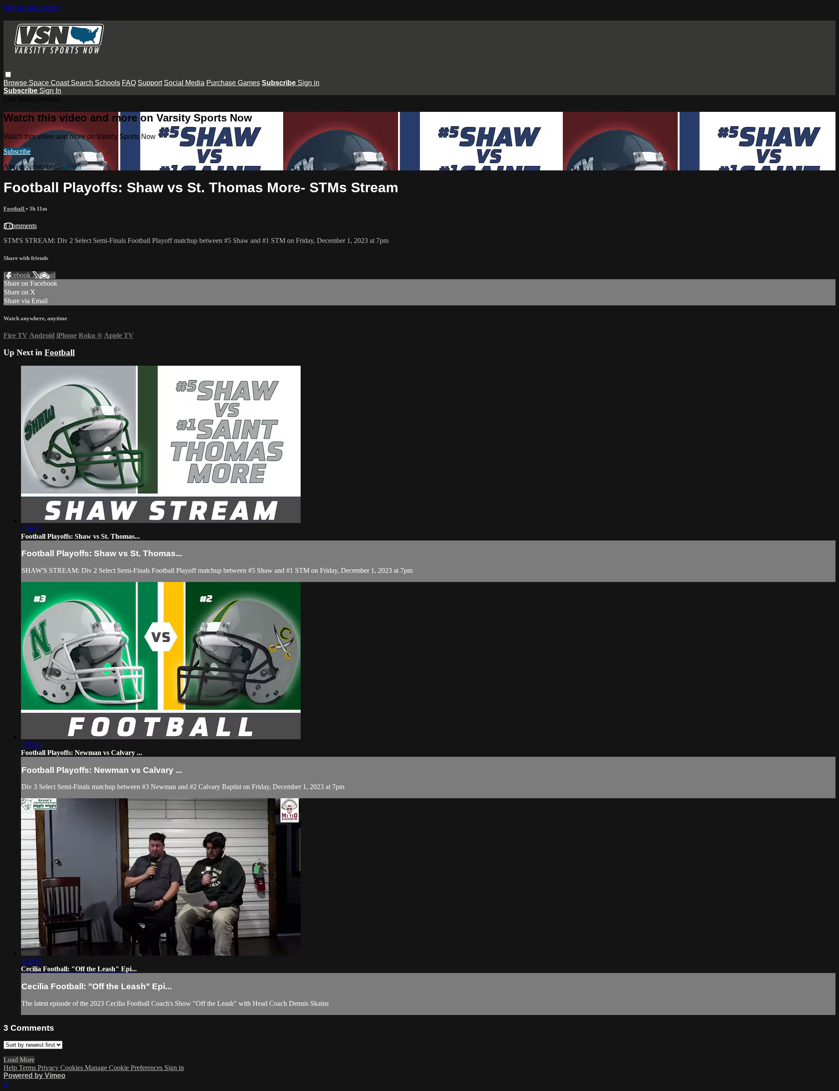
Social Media (184, 83)
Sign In (50, 90)
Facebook (17, 275)
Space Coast (50, 83)
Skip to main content (31, 7)
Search (83, 83)
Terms (28, 1067)
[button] (8, 74)
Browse (16, 83)
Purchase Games (233, 83)
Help (11, 1067)
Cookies (72, 1067)
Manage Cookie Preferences (124, 1067)
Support (150, 83)
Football (14, 208)
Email (47, 275)
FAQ (129, 83)
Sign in (308, 83)
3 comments (20, 225)
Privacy (49, 1067)
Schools (107, 83)
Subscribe (17, 151)
